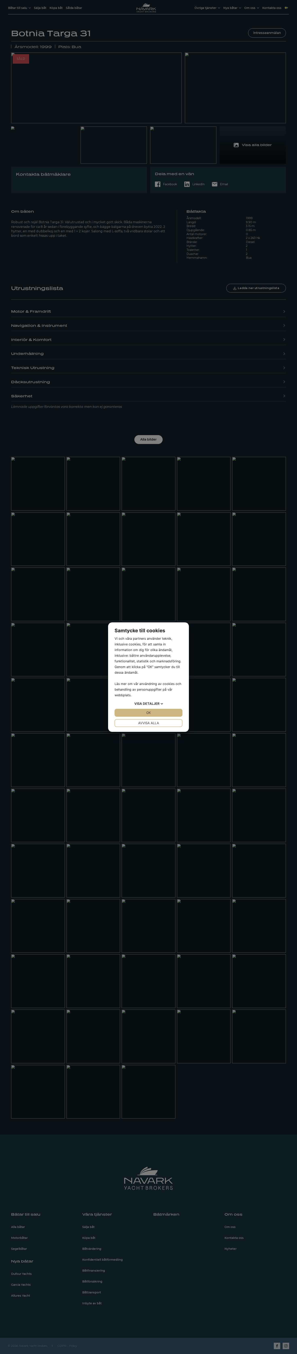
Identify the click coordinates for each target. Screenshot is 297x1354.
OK (148, 713)
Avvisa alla (148, 723)
